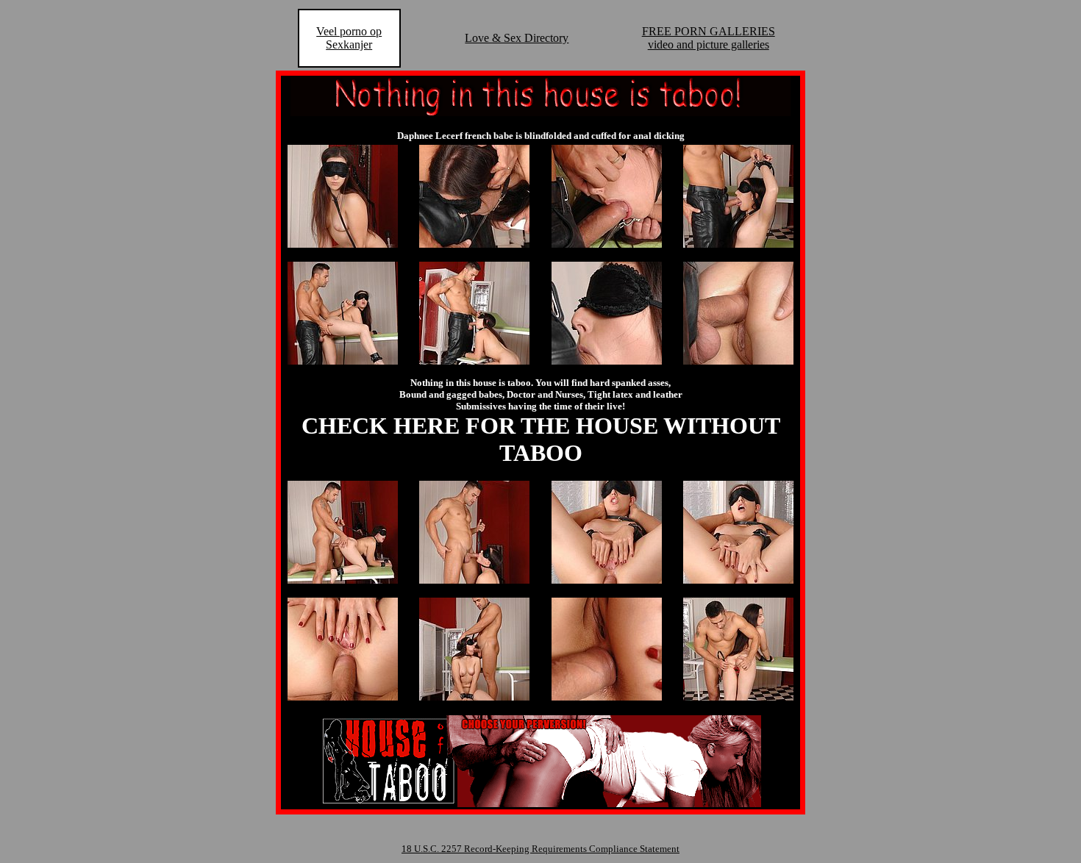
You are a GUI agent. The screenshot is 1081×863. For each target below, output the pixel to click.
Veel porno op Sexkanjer (349, 38)
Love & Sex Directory (516, 38)
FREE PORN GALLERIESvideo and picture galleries (708, 38)
